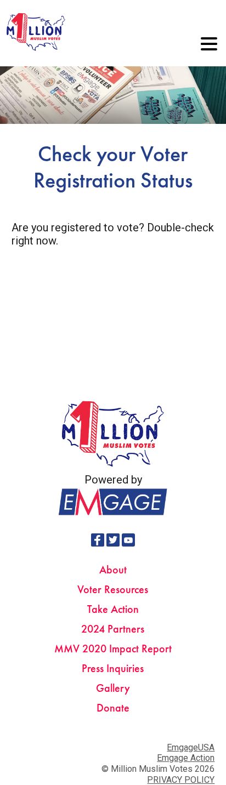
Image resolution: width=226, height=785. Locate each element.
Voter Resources (112, 589)
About (113, 569)
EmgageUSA (190, 747)
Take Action (113, 609)
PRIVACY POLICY (180, 780)
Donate (113, 708)
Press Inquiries (113, 668)
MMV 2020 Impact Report (113, 648)
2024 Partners (112, 629)
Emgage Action (185, 758)
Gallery (113, 688)
